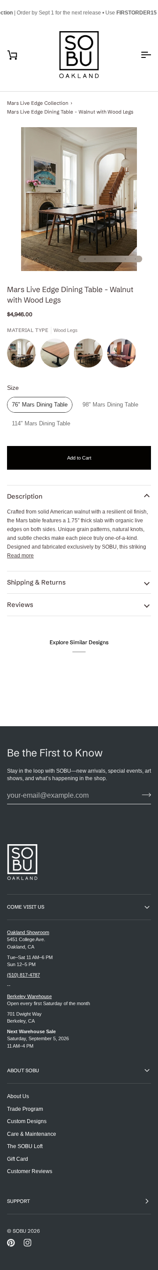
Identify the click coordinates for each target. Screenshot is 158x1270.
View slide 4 (115, 259)
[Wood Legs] (23, 355)
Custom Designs (27, 1121)
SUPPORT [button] (18, 1201)
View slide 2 (95, 259)
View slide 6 (135, 259)
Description (25, 496)
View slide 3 (105, 259)
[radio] (39, 405)
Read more (20, 555)
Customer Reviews (29, 1171)
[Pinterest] (11, 1243)
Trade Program (25, 1109)
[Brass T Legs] (121, 355)
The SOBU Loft (25, 1146)
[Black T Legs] (57, 355)
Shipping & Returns (36, 582)
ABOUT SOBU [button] (23, 1070)
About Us (18, 1096)
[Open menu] (138, 54)
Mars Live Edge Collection (37, 103)
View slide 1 (85, 259)
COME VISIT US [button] (25, 907)
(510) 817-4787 (23, 974)
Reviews (20, 605)
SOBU (19, 1231)
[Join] (143, 795)
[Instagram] (28, 1243)
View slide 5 (125, 259)
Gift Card (17, 1159)
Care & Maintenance (31, 1134)
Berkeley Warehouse (29, 996)
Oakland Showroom (28, 932)
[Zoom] (79, 199)
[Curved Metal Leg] (90, 355)
